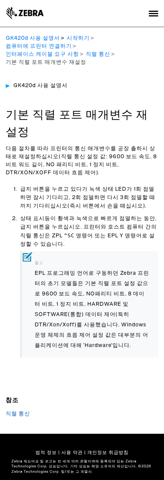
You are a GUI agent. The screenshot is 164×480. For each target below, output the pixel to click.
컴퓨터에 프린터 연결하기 (39, 46)
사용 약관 (72, 452)
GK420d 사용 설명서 (33, 38)
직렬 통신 (98, 54)
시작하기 (78, 38)
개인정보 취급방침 (108, 452)
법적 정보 (46, 452)
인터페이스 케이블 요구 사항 (42, 54)
